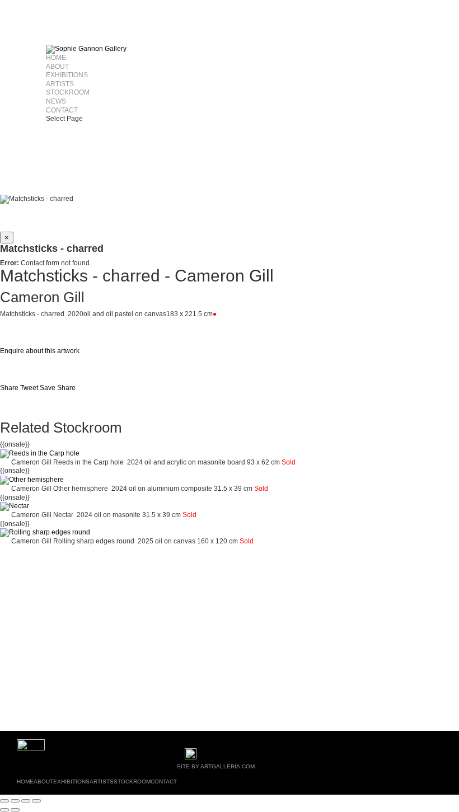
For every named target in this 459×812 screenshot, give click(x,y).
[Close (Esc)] (36, 800)
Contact (62, 110)
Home (56, 58)
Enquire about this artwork (39, 351)
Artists (60, 84)
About (57, 67)
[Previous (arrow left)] (4, 809)
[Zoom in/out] (4, 800)
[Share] (25, 800)
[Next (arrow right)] (15, 809)
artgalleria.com (227, 766)
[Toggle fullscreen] (15, 800)
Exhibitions (67, 75)
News (56, 101)
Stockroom (68, 92)
